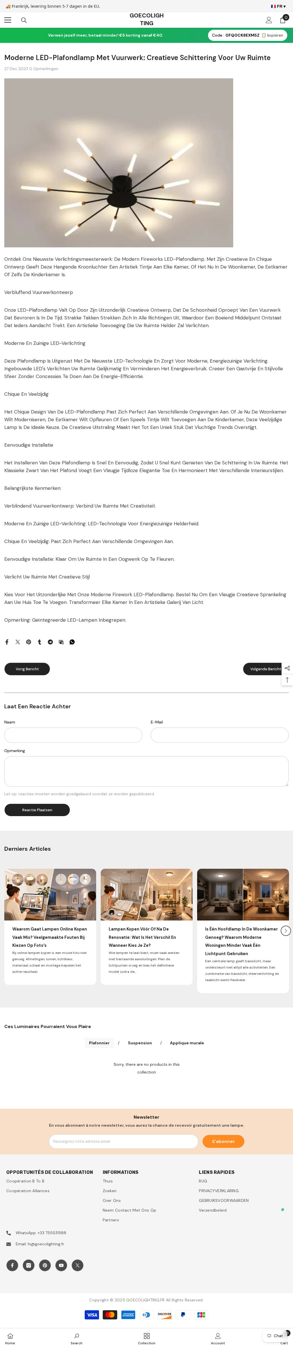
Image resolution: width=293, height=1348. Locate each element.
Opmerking (14, 750)
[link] (76, 1338)
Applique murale (187, 1042)
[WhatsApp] (72, 641)
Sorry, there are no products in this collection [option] (147, 1068)
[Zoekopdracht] (24, 20)
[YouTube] (61, 1265)
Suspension (140, 1042)
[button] (286, 931)
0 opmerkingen (43, 68)
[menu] (7, 20)
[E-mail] (61, 641)
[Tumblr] (39, 641)
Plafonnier (99, 1042)
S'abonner (223, 1141)
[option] (50, 927)
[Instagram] (29, 1265)
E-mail (157, 722)
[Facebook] (6, 641)
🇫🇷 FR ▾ (278, 6)
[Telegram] (50, 641)
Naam (9, 722)
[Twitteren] (17, 641)
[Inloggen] (269, 20)
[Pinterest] (28, 641)
